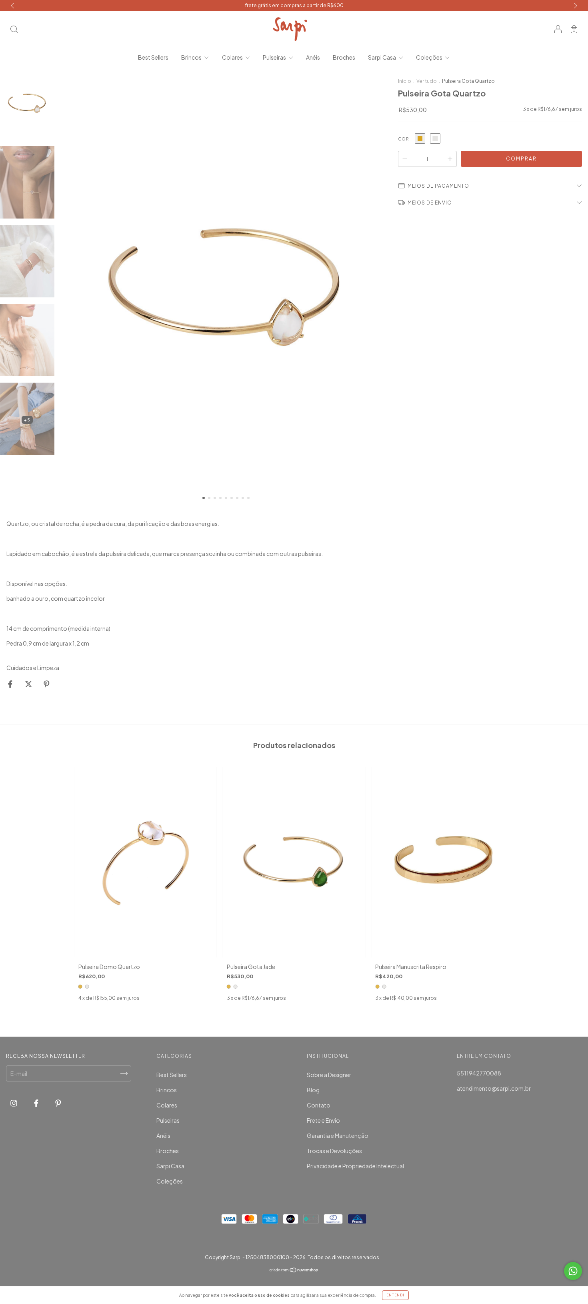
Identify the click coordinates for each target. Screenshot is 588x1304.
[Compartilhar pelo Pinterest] (46, 684)
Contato (318, 1105)
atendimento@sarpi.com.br (494, 1088)
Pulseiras (275, 57)
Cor (403, 138)
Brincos (191, 57)
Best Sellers (153, 57)
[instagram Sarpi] (14, 1102)
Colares (233, 57)
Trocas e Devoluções (334, 1150)
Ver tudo (426, 81)
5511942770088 (479, 1073)
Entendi (395, 1295)
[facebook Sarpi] (36, 1102)
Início (404, 81)
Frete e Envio (323, 1120)
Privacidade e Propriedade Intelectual (355, 1166)
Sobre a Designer (329, 1074)
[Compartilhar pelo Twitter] (29, 684)
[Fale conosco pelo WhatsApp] (573, 1271)
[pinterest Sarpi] (58, 1102)
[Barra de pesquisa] (14, 29)
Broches (344, 57)
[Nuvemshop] (294, 1270)
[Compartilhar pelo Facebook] (10, 684)
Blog (313, 1089)
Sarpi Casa (382, 57)
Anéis (313, 57)
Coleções (429, 57)
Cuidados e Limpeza (32, 667)
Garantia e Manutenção (337, 1135)
